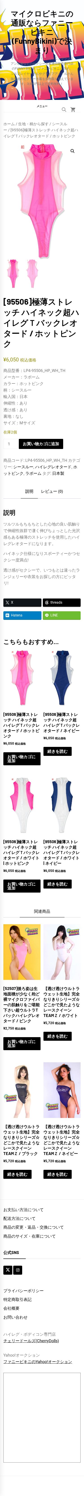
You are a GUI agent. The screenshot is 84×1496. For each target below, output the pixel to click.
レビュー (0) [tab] (52, 491)
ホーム (9, 124)
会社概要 (11, 1308)
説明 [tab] (29, 491)
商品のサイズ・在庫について (29, 1236)
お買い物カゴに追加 (41, 443)
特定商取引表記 (17, 1299)
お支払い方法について (23, 1209)
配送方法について (19, 1218)
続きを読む (57, 751)
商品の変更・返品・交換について (33, 1227)
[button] (42, 106)
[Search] (64, 109)
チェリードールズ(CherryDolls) (31, 1340)
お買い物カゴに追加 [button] (21, 758)
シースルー (23, 466)
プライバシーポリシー (23, 1290)
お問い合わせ (15, 1317)
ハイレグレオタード (53, 466)
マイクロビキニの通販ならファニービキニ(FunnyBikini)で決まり (42, 32)
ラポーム (33, 473)
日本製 (58, 473)
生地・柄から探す (33, 124)
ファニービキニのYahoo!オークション (37, 1361)
